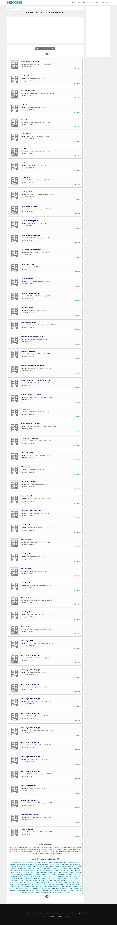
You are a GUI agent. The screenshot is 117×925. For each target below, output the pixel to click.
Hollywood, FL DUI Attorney (41, 864)
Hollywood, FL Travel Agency (72, 876)
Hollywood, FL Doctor (17, 878)
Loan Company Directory (54, 913)
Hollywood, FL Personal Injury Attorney (63, 870)
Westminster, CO (29, 849)
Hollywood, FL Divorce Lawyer (48, 882)
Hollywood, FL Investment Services (51, 878)
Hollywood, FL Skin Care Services (32, 878)
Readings (65, 913)
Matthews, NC (13, 851)
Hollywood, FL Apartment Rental (20, 862)
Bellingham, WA (33, 853)
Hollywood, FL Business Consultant (37, 868)
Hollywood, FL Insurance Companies (56, 868)
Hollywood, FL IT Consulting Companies (71, 890)
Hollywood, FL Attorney (65, 862)
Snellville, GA (51, 849)
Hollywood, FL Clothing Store (41, 874)
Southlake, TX (70, 851)
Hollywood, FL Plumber (52, 862)
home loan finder (57, 853)
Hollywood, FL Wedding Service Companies (58, 892)
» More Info (77, 69)
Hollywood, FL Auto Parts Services (38, 872)
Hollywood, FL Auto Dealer (22, 872)
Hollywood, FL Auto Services (46, 866)
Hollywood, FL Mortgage (74, 866)
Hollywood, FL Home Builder (57, 886)
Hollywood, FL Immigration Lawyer (59, 874)
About (107, 2)
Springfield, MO (76, 849)
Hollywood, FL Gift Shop (60, 866)
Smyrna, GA (44, 849)
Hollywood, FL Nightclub (31, 866)
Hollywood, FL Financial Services (64, 882)
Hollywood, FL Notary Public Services (71, 888)
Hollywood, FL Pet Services (34, 890)
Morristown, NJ (21, 851)
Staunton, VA (78, 851)
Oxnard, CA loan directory (16, 847)
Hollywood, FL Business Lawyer (61, 880)
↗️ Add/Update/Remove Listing (45, 49)
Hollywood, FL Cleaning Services (37, 862)
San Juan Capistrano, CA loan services (44, 847)
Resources (83, 913)
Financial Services (83, 2)
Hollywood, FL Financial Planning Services (58, 884)
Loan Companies (95, 2)
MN (71, 849)
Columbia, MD (65, 849)
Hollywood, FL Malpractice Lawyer (51, 890)
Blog (102, 2)
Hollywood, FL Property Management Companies (33, 892)
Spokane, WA (49, 853)
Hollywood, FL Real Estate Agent (25, 876)
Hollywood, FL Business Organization (42, 880)
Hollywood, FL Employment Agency (55, 876)
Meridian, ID (58, 849)
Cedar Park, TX (62, 851)
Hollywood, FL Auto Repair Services (57, 872)
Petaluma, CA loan (29, 847)
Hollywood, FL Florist (40, 876)
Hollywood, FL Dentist (27, 864)
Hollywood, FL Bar (20, 866)
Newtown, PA (53, 851)
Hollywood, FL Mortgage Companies (39, 886)
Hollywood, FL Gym (75, 884)
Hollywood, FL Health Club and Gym (38, 884)
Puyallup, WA (41, 853)
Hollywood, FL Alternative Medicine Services (41, 870)
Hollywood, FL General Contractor (25, 874)
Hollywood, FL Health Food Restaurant (19, 886)
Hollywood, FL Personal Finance (19, 868)
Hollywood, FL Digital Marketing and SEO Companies (29, 888)
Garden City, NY (30, 851)
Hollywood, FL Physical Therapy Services (22, 880)
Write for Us (75, 913)
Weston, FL (37, 849)
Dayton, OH (38, 851)
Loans (14, 8)
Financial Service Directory (38, 913)
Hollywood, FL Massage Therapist (18, 890)
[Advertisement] (45, 30)
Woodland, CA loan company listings (64, 847)
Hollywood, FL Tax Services (22, 870)
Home (74, 2)
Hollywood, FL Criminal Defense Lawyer (29, 882)
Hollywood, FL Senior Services (56, 864)
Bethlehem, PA (45, 851)
